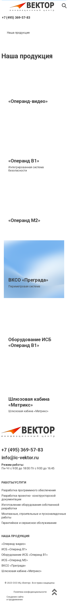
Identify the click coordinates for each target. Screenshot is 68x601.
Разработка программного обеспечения (28, 490)
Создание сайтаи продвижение (15, 598)
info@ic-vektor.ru (20, 457)
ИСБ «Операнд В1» (14, 549)
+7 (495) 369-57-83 (16, 17)
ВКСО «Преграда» (13, 565)
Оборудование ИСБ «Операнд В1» (24, 554)
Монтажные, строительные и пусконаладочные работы (33, 515)
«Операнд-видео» (13, 544)
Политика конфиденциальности (30, 592)
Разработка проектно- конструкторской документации (28, 497)
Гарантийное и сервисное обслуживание (29, 523)
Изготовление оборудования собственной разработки (30, 506)
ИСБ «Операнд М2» (14, 560)
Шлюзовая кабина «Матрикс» (21, 571)
